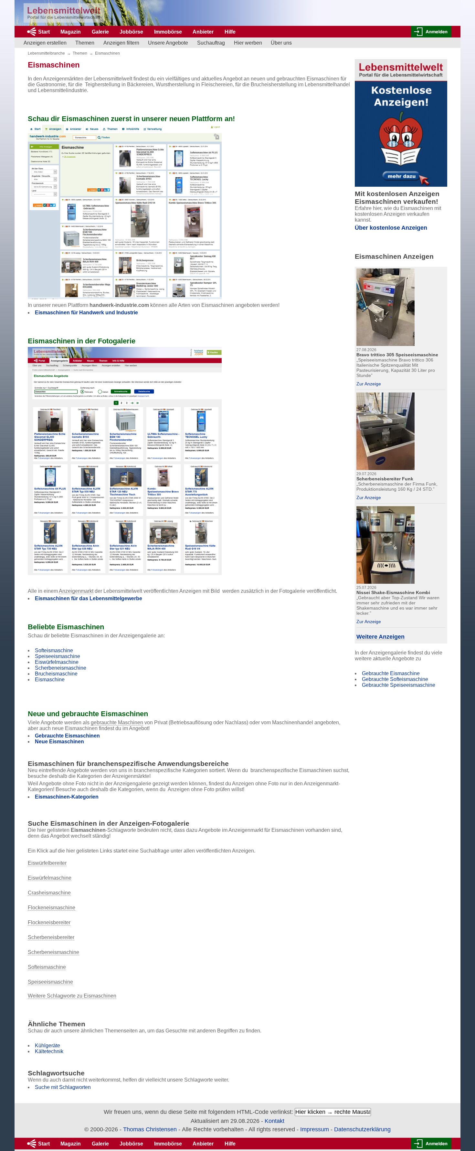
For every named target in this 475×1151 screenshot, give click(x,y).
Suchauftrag (211, 43)
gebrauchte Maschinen (117, 722)
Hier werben (248, 43)
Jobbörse (131, 32)
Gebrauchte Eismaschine (391, 673)
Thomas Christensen (150, 1129)
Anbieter (203, 32)
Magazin (70, 32)
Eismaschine (50, 679)
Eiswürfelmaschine (57, 662)
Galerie (100, 32)
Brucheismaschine (56, 673)
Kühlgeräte (47, 1045)
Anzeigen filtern (121, 43)
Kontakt (274, 1121)
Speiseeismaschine (57, 656)
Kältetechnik (49, 1051)
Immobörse (168, 32)
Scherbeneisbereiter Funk (384, 478)
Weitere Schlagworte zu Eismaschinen (72, 996)
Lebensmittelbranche (46, 53)
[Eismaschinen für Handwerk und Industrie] (125, 212)
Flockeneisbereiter (49, 922)
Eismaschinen (107, 53)
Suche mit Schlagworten (63, 1087)
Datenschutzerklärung (362, 1129)
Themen (84, 43)
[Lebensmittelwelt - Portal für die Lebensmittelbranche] (64, 13)
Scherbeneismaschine (60, 668)
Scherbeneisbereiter (51, 937)
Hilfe (230, 32)
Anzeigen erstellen (45, 43)
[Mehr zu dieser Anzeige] (385, 306)
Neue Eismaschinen (59, 741)
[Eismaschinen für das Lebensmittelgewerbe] (125, 461)
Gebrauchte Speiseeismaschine (398, 685)
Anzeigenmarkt (76, 591)
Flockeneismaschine (51, 907)
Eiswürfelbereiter (47, 863)
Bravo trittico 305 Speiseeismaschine (397, 354)
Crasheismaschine (49, 892)
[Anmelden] (431, 31)
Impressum (314, 1129)
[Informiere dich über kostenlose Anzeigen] (401, 123)
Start (44, 32)
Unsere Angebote (168, 43)
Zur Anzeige (368, 383)
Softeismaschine (54, 650)
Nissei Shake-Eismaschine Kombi (393, 592)
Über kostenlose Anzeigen (391, 228)
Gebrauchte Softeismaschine (395, 679)
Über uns (281, 43)
